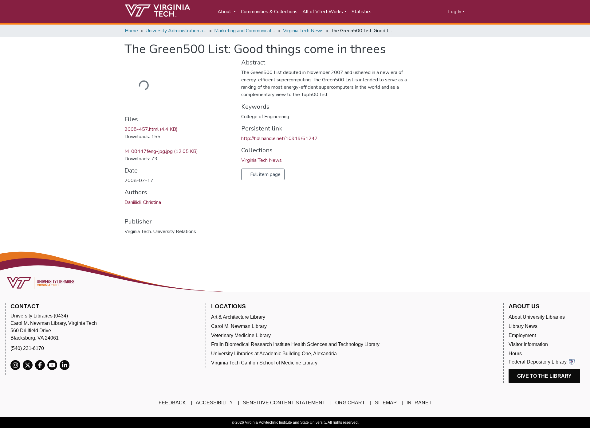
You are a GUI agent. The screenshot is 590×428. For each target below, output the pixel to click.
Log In (454, 11)
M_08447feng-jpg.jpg (161, 151)
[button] (424, 11)
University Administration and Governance (176, 30)
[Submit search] (397, 11)
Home (131, 30)
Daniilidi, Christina (142, 202)
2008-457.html (151, 129)
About (225, 11)
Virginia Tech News (303, 30)
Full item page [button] (265, 174)
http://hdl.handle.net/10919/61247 (279, 138)
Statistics (362, 11)
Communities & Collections (269, 11)
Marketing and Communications (245, 30)
